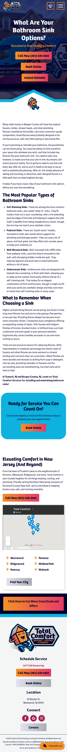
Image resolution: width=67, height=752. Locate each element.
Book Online (33, 66)
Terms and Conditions (28, 748)
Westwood (16, 558)
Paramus (44, 558)
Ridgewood (17, 564)
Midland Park (46, 564)
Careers (34, 727)
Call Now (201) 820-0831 (33, 55)
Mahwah (44, 569)
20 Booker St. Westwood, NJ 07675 (33, 701)
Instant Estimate (34, 77)
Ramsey (15, 569)
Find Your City (19, 582)
